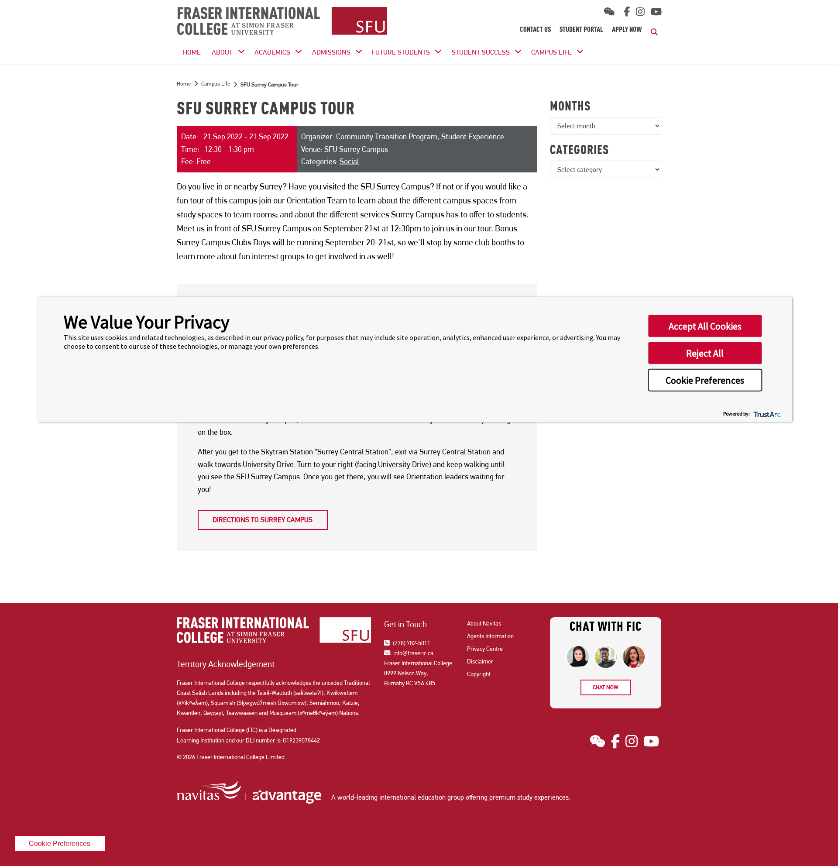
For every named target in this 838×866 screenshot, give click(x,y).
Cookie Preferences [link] (59, 843)
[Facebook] (625, 11)
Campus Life (551, 52)
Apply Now (627, 30)
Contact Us (535, 30)
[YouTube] (656, 11)
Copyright (479, 673)
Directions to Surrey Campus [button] (263, 519)
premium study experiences (529, 797)
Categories (579, 151)
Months (570, 107)
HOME (192, 52)
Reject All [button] (705, 353)
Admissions (331, 52)
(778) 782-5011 (411, 642)
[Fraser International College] (282, 21)
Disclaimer (480, 661)
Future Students (401, 52)
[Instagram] (640, 11)
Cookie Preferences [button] (705, 380)
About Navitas (484, 623)
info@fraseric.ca (412, 653)
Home (184, 83)
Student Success (481, 52)
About (222, 52)
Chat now (605, 687)
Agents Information (490, 635)
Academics (272, 52)
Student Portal (581, 30)
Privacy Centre (485, 648)
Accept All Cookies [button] (705, 326)
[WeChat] (609, 12)
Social (349, 161)
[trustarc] (766, 413)
